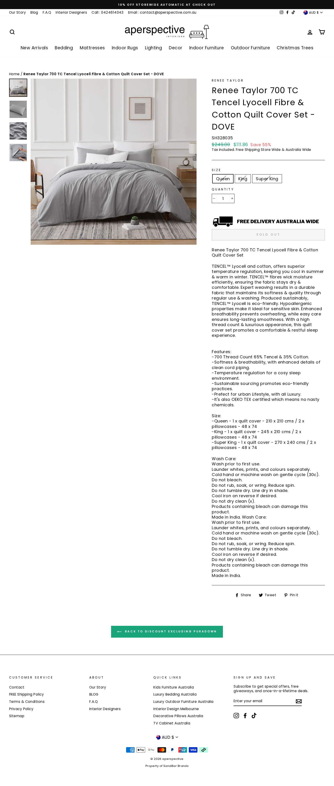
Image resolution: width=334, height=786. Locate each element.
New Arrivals (34, 48)
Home (15, 74)
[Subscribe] (299, 701)
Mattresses (92, 48)
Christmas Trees (295, 48)
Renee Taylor (228, 80)
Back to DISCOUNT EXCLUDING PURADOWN (170, 631)
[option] (167, 4)
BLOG (94, 694)
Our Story (17, 12)
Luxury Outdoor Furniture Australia (183, 701)
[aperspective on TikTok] (254, 715)
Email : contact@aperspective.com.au (162, 12)
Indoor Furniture (206, 48)
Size (216, 170)
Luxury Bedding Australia (175, 694)
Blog (34, 12)
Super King (267, 179)
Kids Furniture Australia (173, 687)
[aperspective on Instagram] (236, 715)
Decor (175, 48)
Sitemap (16, 716)
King (242, 179)
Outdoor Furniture (250, 48)
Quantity (223, 189)
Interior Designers (71, 12)
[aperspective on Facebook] (245, 715)
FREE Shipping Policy (26, 694)
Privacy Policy (21, 708)
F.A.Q (47, 12)
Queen (223, 179)
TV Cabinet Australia (171, 723)
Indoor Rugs (125, 48)
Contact (16, 687)
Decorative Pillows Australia (178, 716)
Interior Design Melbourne (176, 708)
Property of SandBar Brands (167, 766)
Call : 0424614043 (108, 12)
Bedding (64, 48)
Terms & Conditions (27, 701)
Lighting (153, 48)
